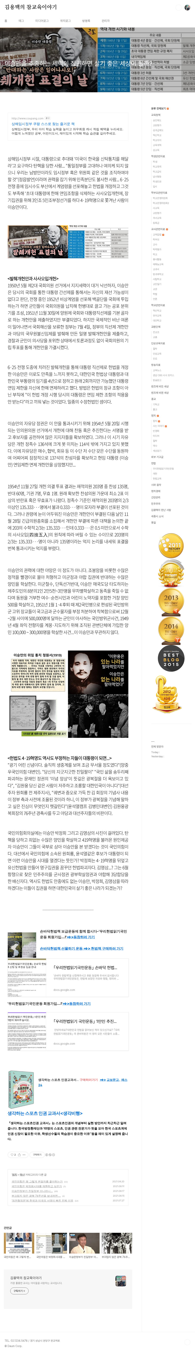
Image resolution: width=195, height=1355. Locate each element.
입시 (155, 186)
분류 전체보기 (158, 108)
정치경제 (155, 491)
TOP (187, 1342)
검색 (178, 7)
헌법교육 (157, 478)
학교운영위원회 (160, 198)
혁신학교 (157, 135)
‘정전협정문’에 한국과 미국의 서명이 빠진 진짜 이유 (42, 1200)
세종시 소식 (157, 516)
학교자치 (157, 140)
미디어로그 (42, 21)
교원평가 (157, 125)
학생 (155, 161)
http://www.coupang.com (27, 118)
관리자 (106, 21)
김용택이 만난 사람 (161, 510)
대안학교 (157, 320)
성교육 (156, 150)
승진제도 (157, 120)
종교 (153, 399)
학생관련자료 (158, 156)
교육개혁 (157, 145)
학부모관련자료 (159, 192)
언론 (155, 299)
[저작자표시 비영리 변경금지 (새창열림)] (50, 1154)
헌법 (153, 463)
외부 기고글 (157, 457)
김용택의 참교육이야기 (31, 7)
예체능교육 (158, 264)
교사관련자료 (158, 229)
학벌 (155, 294)
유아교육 (157, 315)
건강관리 (155, 497)
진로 (155, 358)
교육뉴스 (157, 370)
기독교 (156, 404)
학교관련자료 (158, 305)
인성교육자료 (158, 343)
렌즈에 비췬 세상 (160, 392)
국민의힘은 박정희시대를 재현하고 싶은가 (37, 1186)
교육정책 (155, 114)
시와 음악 (156, 484)
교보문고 (113, 1080)
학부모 (156, 239)
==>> (81, 937)
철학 (155, 348)
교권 (155, 289)
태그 (21, 21)
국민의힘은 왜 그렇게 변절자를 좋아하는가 (37, 1181)
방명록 (86, 21)
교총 (155, 337)
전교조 (156, 332)
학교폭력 (157, 166)
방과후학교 (158, 274)
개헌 (155, 473)
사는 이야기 (159, 426)
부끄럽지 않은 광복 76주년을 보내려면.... (36, 1195)
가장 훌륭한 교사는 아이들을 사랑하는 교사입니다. (36, 1283)
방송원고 (157, 380)
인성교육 (157, 353)
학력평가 (157, 249)
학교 (155, 254)
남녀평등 (157, 176)
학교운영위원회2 (161, 203)
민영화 (156, 431)
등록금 (156, 223)
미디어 (156, 436)
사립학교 (157, 279)
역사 (22, 1174)
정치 (14, 1174)
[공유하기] (19, 1155)
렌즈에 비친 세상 (160, 386)
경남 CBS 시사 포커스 (163, 375)
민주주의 (155, 503)
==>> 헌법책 (103, 948)
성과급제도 (158, 130)
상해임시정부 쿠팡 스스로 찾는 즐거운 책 (43, 124)
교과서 (156, 269)
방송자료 (155, 364)
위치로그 (65, 21)
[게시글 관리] (24, 1155)
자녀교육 (157, 218)
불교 (155, 409)
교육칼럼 (157, 234)
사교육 (156, 208)
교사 (155, 244)
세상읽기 (157, 450)
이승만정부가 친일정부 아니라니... (32, 1191)
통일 (153, 522)
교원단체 (155, 326)
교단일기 (157, 284)
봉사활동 (157, 259)
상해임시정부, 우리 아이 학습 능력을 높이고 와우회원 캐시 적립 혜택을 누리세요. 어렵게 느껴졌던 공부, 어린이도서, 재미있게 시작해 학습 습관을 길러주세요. (67, 131)
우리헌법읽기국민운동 (163, 468)
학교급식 (157, 171)
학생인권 (157, 181)
